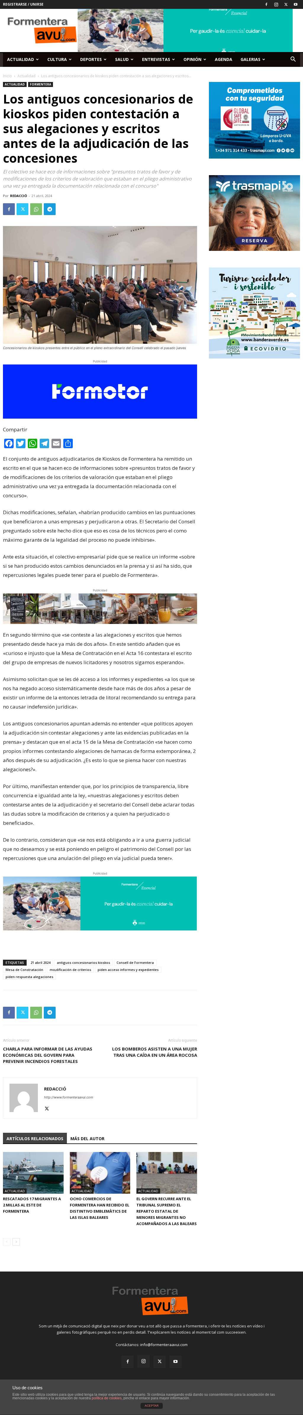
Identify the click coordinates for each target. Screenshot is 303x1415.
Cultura (57, 59)
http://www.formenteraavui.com (68, 1097)
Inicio (7, 75)
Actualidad (20, 59)
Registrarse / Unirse (23, 4)
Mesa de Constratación (24, 969)
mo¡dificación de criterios (70, 969)
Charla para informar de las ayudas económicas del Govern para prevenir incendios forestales (47, 1055)
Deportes (91, 59)
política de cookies (107, 1398)
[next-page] (16, 1241)
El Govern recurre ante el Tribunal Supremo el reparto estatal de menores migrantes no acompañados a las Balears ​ (166, 1211)
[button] (293, 60)
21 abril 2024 (40, 962)
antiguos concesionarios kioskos (83, 962)
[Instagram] (276, 4)
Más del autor (87, 1138)
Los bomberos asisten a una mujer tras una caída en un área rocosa (154, 1052)
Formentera (40, 84)
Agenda (223, 59)
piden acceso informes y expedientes (128, 969)
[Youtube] (295, 4)
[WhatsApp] (36, 209)
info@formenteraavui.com (164, 1344)
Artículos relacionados (35, 1138)
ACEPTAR (152, 1405)
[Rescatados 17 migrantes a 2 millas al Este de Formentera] (33, 1173)
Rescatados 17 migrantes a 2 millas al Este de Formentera (32, 1205)
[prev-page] (6, 1241)
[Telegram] (50, 209)
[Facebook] (266, 4)
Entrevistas (156, 59)
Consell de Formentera (135, 962)
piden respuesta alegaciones (29, 976)
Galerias (250, 59)
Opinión (192, 59)
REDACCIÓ (18, 195)
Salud (122, 59)
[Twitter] (285, 4)
